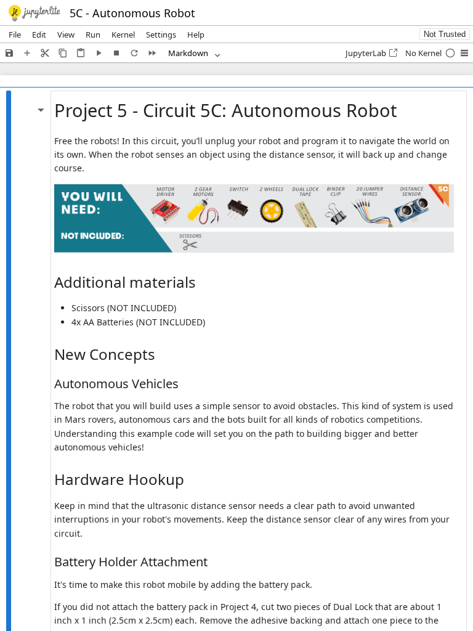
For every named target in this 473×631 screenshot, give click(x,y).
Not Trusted (445, 34)
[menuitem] (14, 34)
